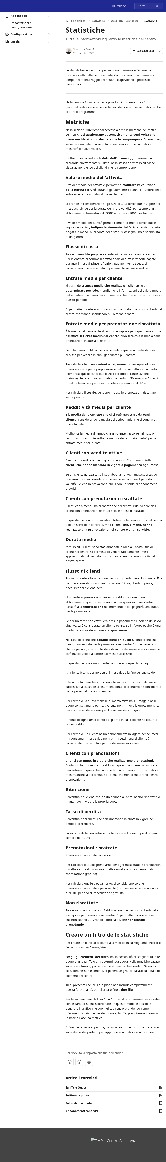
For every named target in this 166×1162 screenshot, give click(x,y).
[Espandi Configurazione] (49, 34)
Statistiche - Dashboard (125, 20)
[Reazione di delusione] (70, 1062)
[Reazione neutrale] (79, 1062)
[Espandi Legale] (49, 42)
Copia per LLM (145, 51)
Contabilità (98, 20)
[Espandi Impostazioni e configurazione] (49, 23)
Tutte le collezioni (76, 20)
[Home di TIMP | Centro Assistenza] (4, 6)
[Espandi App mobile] (49, 16)
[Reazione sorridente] (89, 1062)
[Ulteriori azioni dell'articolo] (159, 51)
